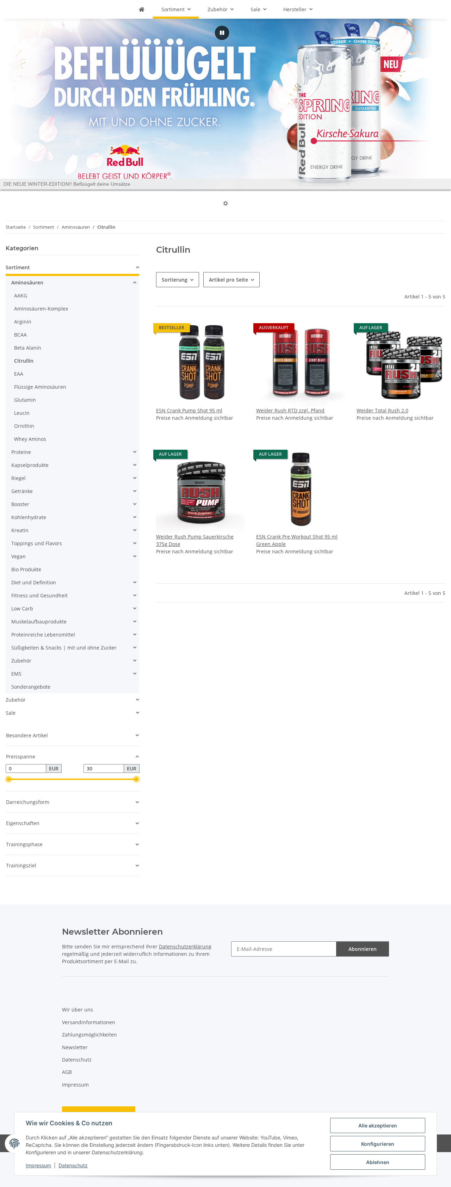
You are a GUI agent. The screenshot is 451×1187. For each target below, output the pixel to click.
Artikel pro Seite (228, 279)
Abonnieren (362, 949)
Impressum (38, 1165)
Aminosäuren (27, 282)
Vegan (18, 556)
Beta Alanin (27, 347)
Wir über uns (77, 1009)
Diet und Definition (33, 582)
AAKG (20, 295)
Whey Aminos (30, 439)
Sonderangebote (30, 686)
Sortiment (18, 267)
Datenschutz (73, 1165)
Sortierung (174, 279)
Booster (20, 504)
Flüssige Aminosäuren (40, 386)
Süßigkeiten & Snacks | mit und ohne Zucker (64, 647)
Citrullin (23, 360)
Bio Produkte (26, 569)
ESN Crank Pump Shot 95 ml (189, 410)
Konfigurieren (377, 1144)
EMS (16, 673)
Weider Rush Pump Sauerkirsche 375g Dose (195, 540)
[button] (200, 369)
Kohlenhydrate (28, 517)
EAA (18, 373)
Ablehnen (377, 1162)
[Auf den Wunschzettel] (233, 456)
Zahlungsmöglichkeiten (89, 1034)
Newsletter (75, 1047)
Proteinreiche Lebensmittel (43, 634)
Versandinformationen (88, 1022)
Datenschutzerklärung (185, 946)
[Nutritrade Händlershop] (141, 9)
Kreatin (20, 530)
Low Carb (22, 608)
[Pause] (222, 33)
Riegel (18, 478)
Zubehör (21, 660)
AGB (67, 1072)
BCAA (20, 334)
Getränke (22, 491)
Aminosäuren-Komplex (41, 308)
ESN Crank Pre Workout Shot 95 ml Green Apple (297, 540)
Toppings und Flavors (36, 543)
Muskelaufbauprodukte (39, 621)
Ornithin (24, 426)
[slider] (8, 779)
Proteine (21, 452)
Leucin (22, 413)
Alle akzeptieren (377, 1125)
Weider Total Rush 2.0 (382, 410)
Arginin (22, 321)
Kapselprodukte (30, 465)
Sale (11, 712)
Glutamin (25, 399)
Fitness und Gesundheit (39, 595)
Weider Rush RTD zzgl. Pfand (290, 410)
